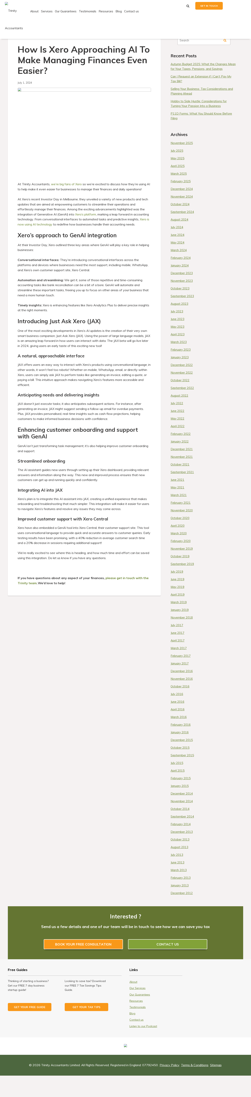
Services (47, 11)
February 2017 (181, 656)
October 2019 (180, 556)
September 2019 (182, 564)
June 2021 (177, 480)
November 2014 (182, 801)
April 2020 (178, 526)
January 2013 (180, 885)
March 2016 (179, 717)
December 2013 (182, 832)
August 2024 (179, 219)
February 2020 (181, 541)
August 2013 (179, 847)
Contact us (131, 11)
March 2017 (179, 648)
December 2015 (182, 740)
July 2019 (177, 571)
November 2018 (182, 617)
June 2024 (177, 235)
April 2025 (178, 166)
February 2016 (181, 724)
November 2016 (182, 679)
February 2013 (181, 878)
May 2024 (177, 242)
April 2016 (178, 709)
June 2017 (177, 633)
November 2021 (182, 457)
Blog (118, 11)
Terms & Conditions (194, 1065)
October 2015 (180, 747)
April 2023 (178, 334)
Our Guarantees (65, 11)
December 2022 (182, 365)
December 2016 (182, 671)
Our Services (137, 988)
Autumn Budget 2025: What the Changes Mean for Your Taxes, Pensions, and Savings (203, 66)
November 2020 (182, 510)
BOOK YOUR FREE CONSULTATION (83, 944)
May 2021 (177, 487)
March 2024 (179, 250)
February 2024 (181, 258)
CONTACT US (167, 944)
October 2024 (180, 204)
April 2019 (178, 594)
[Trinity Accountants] (17, 19)
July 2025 (177, 150)
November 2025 (182, 143)
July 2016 (177, 694)
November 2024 (182, 196)
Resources (106, 11)
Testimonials (87, 11)
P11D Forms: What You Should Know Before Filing (201, 116)
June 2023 (177, 319)
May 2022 (177, 418)
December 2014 (182, 793)
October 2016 (180, 686)
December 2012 (182, 893)
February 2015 (181, 778)
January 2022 (180, 441)
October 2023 (180, 288)
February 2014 (181, 824)
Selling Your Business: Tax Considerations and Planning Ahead (202, 91)
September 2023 (182, 296)
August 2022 (179, 395)
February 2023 (181, 349)
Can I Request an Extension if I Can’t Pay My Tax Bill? (201, 79)
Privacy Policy (169, 1065)
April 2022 (178, 426)
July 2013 (177, 855)
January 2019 (180, 610)
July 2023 (177, 311)
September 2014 (182, 816)
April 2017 (178, 640)
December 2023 (182, 273)
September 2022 (182, 388)
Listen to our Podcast (143, 1026)
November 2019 (182, 548)
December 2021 (182, 449)
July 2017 (177, 625)
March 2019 (179, 602)
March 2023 (179, 342)
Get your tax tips (86, 1007)
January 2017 (180, 663)
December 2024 (182, 189)
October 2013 (180, 839)
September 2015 (182, 755)
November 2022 (182, 372)
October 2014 (180, 809)
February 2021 (181, 503)
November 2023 (182, 281)
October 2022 (180, 380)
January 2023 (180, 357)
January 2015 (180, 786)
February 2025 (181, 181)
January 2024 (180, 265)
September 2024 (182, 212)
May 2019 (177, 587)
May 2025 (177, 158)
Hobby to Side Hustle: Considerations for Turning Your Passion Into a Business (199, 103)
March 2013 (179, 870)
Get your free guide (29, 1007)
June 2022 (177, 411)
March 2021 (179, 495)
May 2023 (177, 327)
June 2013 (177, 862)
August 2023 (179, 304)
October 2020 (180, 518)
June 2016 (177, 702)
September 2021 (182, 472)
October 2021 (180, 464)
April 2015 (178, 770)
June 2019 (177, 579)
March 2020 (179, 533)
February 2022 (181, 434)
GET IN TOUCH (209, 5)
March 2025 (179, 173)
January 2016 (180, 732)
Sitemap (216, 1065)
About (34, 11)
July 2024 (177, 227)
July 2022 (177, 403)
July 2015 (177, 763)
